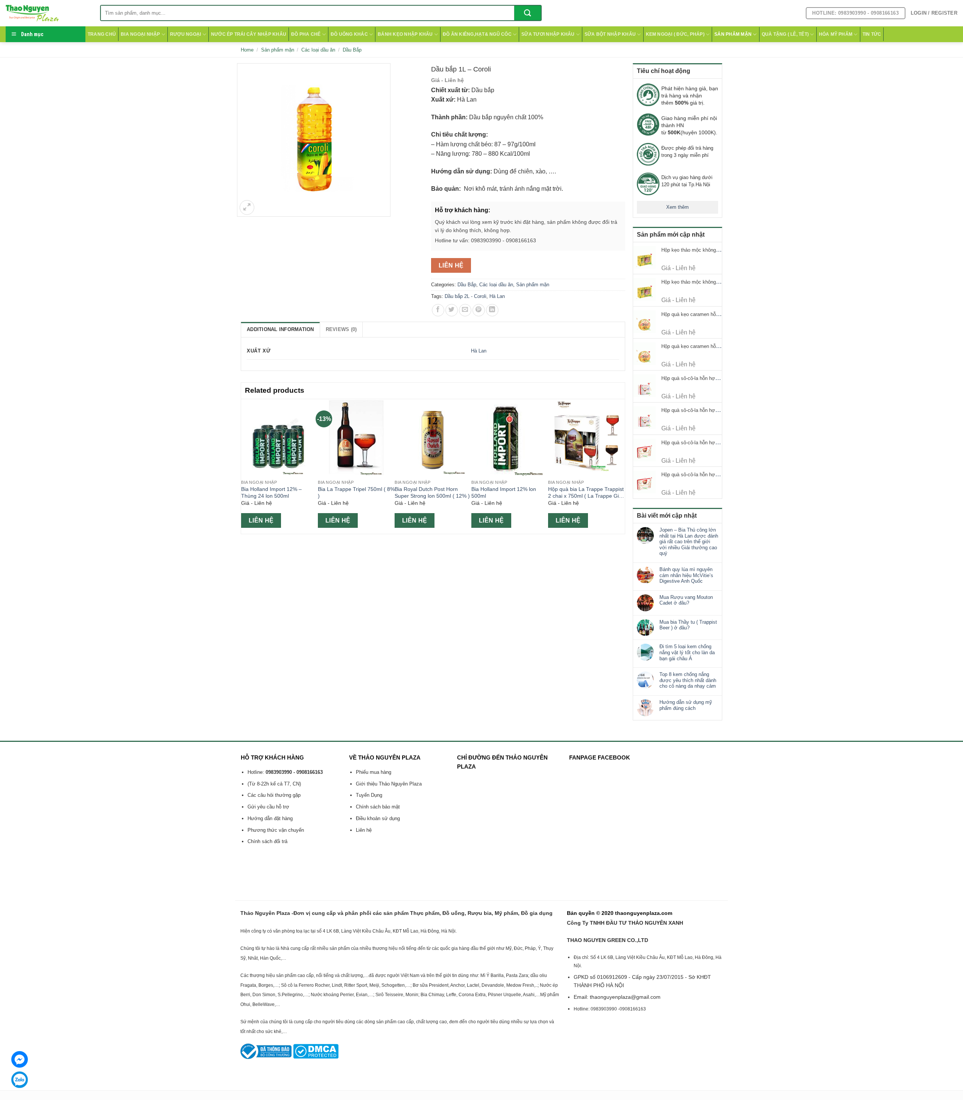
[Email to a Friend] (465, 310)
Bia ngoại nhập (140, 34)
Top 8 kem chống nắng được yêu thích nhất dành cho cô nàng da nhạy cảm (687, 680)
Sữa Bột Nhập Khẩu (610, 34)
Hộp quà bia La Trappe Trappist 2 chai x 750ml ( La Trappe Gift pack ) (586, 493)
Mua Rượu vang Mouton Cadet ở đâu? (686, 600)
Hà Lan (497, 296)
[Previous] (245, 465)
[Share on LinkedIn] (492, 310)
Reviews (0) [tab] (341, 329)
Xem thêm (677, 207)
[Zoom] (247, 207)
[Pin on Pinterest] (478, 310)
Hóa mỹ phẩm (836, 34)
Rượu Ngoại (185, 34)
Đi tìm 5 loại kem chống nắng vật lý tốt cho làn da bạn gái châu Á (687, 652)
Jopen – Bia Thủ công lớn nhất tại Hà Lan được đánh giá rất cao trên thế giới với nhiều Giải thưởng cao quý (688, 541)
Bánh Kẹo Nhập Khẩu (405, 34)
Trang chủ (102, 34)
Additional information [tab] (280, 329)
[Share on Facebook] (438, 310)
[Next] (620, 465)
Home (247, 50)
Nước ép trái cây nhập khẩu (248, 34)
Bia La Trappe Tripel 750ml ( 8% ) (356, 492)
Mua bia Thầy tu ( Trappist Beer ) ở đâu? (688, 625)
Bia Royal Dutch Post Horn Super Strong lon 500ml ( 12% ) (432, 492)
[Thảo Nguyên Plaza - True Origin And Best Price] (47, 13)
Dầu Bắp (352, 50)
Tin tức (872, 34)
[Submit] (527, 13)
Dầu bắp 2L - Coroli (465, 296)
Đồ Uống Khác (349, 34)
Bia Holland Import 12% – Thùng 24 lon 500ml (271, 492)
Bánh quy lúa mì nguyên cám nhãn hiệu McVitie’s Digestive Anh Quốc (686, 575)
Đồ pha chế (305, 34)
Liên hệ (451, 265)
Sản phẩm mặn (733, 34)
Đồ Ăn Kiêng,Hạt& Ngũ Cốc (477, 34)
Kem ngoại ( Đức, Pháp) (675, 34)
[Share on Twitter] (451, 310)
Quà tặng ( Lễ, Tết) (785, 34)
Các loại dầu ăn (318, 50)
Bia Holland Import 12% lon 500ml (503, 492)
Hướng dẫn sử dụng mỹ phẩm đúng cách (685, 705)
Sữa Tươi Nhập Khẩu (547, 34)
